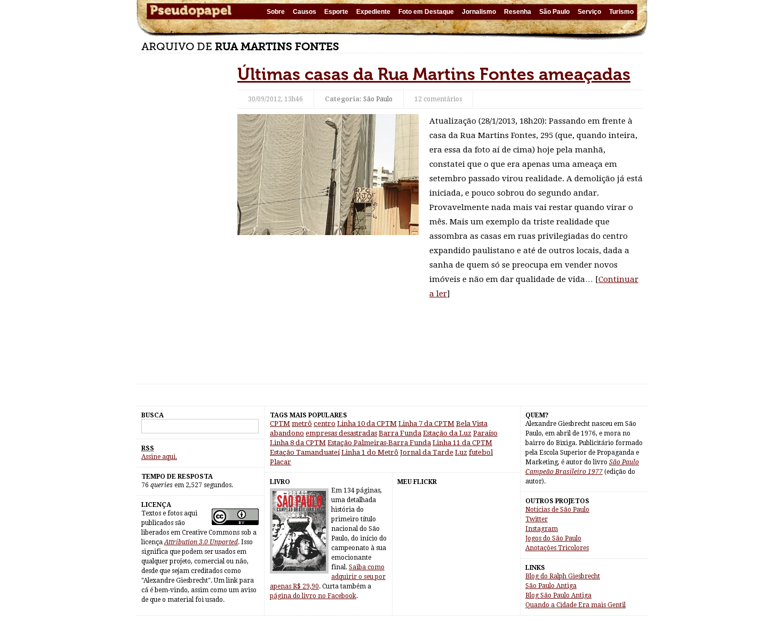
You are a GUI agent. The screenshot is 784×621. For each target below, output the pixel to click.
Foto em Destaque (426, 11)
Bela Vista (471, 424)
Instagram (541, 529)
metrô (302, 424)
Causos (304, 11)
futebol (481, 452)
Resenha (517, 11)
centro (324, 424)
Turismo (621, 11)
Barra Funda (400, 433)
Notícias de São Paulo (557, 509)
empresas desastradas (341, 433)
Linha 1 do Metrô (369, 452)
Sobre (276, 11)
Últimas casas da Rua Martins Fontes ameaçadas (433, 74)
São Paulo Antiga (551, 586)
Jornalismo (479, 11)
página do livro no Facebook (313, 596)
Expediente (373, 11)
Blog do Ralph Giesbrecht (562, 576)
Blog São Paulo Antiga (558, 595)
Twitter (536, 519)
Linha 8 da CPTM (298, 443)
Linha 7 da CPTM (426, 424)
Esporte (336, 11)
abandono (287, 433)
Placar (280, 462)
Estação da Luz (447, 433)
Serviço (589, 11)
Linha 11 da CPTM (462, 443)
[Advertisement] (184, 224)
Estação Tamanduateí (305, 452)
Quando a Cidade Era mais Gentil (575, 605)
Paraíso (485, 433)
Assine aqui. (159, 457)
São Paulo (554, 11)
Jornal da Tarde (426, 452)
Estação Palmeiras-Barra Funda (379, 443)
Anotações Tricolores (557, 548)
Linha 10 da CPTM (367, 424)
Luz (461, 452)
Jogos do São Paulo (553, 538)
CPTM (280, 424)
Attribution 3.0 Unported (201, 542)
